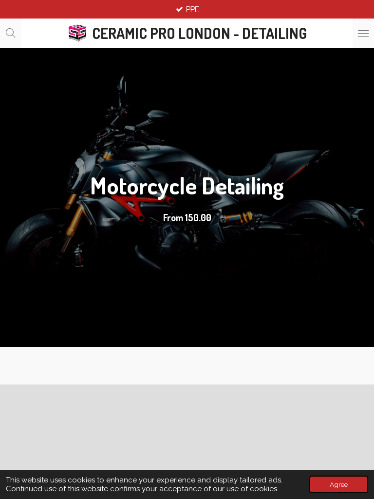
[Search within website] (10, 33)
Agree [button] (339, 484)
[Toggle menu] (363, 33)
